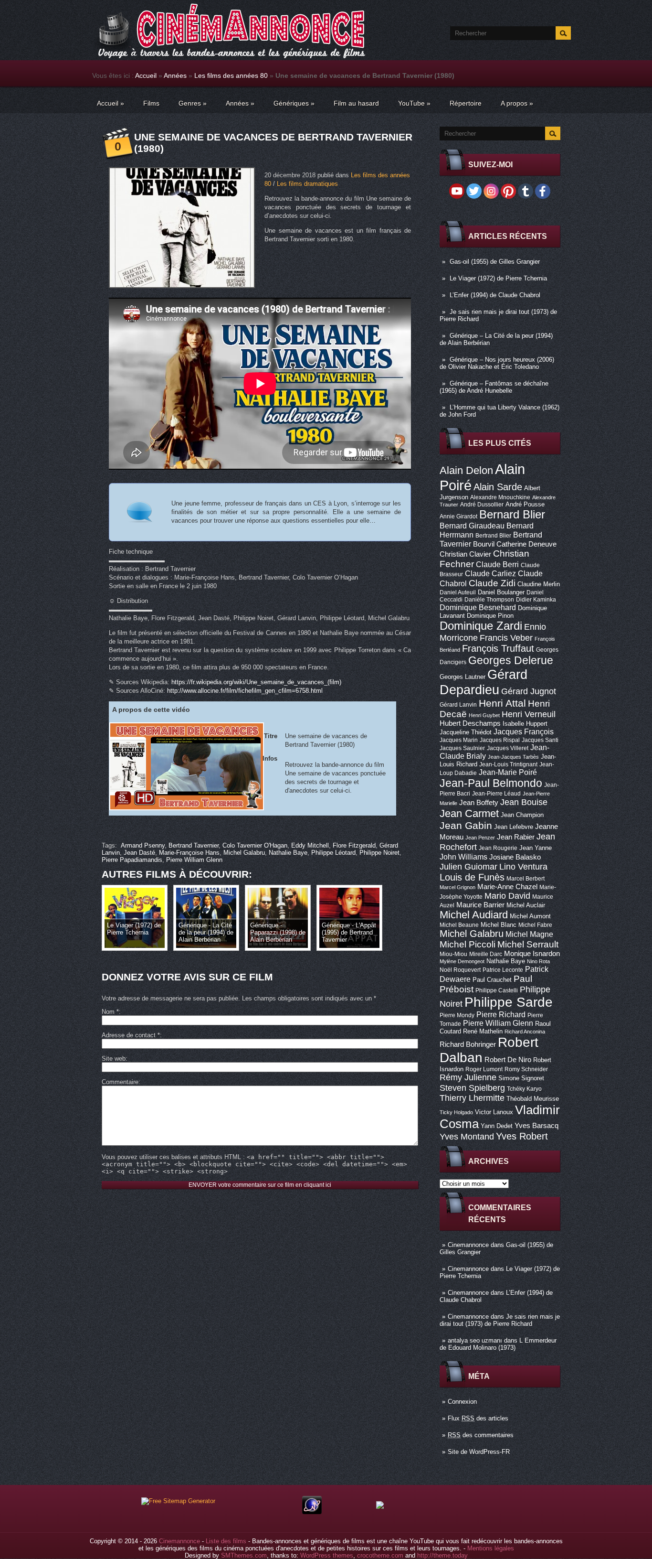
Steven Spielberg (472, 1088)
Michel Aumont (530, 916)
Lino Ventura (523, 866)
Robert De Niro (507, 1060)
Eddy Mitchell (310, 845)
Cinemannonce (468, 1244)
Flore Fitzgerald (354, 845)
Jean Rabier (516, 837)
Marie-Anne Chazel (507, 887)
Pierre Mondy (457, 1015)
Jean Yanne (535, 847)
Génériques (294, 103)
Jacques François (524, 731)
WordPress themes (326, 1555)
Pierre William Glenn (498, 1023)
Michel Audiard (474, 915)
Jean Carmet (469, 813)
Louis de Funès (472, 877)
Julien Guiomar (468, 866)
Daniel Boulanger (501, 592)
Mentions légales (490, 1548)
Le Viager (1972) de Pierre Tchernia (498, 278)
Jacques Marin (459, 740)
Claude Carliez (490, 574)
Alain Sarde (497, 487)
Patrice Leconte (503, 970)
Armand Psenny (143, 845)
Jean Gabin (466, 825)
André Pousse (525, 504)
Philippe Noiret (379, 852)
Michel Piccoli (467, 944)
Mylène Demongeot (462, 961)
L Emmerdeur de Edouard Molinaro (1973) (498, 1344)
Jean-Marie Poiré (508, 772)
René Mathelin (483, 1031)
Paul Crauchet (492, 979)
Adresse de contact (131, 1035)
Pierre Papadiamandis (132, 859)
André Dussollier (482, 504)
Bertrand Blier (493, 535)
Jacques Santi (540, 740)
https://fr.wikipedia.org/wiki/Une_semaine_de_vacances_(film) (256, 682)
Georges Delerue (510, 660)
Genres (193, 103)
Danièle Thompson (489, 599)
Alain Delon (466, 470)
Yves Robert (522, 1136)
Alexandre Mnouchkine (500, 497)
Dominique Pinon (490, 615)
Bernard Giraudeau (472, 525)
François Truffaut (498, 648)
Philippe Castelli (496, 990)
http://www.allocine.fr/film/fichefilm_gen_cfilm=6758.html (245, 690)
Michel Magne (529, 934)
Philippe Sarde (508, 1002)
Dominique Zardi (481, 625)
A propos (517, 103)
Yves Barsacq (536, 1125)
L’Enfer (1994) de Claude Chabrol (495, 295)
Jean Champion (522, 814)
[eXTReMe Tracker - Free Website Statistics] (312, 1512)
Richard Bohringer (468, 1044)
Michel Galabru (472, 933)
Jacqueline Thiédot (466, 732)
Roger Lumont (484, 1069)
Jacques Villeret (507, 748)
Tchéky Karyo (524, 1089)
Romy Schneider (526, 1069)
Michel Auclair (525, 905)
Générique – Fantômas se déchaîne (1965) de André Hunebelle (494, 387)
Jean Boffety (478, 802)
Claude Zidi (492, 583)
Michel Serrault (527, 944)
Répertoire (466, 103)
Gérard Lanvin (458, 704)
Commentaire (120, 1082)
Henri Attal (502, 703)
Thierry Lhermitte (472, 1098)
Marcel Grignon (457, 887)
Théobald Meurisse (532, 1098)
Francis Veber (506, 638)
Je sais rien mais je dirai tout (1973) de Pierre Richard (500, 1320)
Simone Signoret (521, 1078)
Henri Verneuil (529, 714)
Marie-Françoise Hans (189, 852)
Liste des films (226, 1541)
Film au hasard (356, 103)
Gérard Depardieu (483, 682)
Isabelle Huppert (525, 723)
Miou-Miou (453, 954)
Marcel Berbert (525, 878)
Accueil (146, 75)
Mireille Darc (485, 954)
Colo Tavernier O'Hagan (254, 845)
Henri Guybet (484, 715)
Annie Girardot (458, 516)
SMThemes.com (244, 1555)
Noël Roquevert (460, 970)
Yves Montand (467, 1136)
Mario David (507, 896)
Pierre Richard (501, 1014)
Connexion (462, 1401)
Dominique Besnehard (478, 607)
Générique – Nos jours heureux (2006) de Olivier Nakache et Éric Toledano (497, 363)
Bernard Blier (512, 514)
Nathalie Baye (505, 961)
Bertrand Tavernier (193, 845)
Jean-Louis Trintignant (508, 764)
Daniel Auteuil (458, 592)
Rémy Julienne (468, 1077)
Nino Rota (538, 961)
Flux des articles (478, 1418)
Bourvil (483, 544)
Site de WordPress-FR (479, 1451)
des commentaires (481, 1435)
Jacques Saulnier (462, 748)
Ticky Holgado (456, 1112)
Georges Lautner (462, 676)
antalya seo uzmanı (475, 1340)
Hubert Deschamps (470, 723)
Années (175, 75)
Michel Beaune (459, 925)
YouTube (414, 103)
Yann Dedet (497, 1125)
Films (151, 103)
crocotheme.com (380, 1555)
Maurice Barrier (480, 905)
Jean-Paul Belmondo (491, 783)
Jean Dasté (139, 852)
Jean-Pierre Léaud (496, 793)
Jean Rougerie (498, 848)
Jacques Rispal (500, 740)
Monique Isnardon (532, 953)
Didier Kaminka (536, 599)
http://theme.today (442, 1555)
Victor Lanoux (494, 1112)
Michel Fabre (535, 925)
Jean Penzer (480, 837)
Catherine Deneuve (526, 544)
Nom (110, 1011)
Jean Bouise (523, 802)
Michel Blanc (498, 924)
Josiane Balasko (515, 857)
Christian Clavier (465, 554)
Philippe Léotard (333, 852)
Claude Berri (497, 564)
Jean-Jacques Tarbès (513, 757)
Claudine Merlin (538, 584)
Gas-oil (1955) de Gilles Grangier (495, 261)
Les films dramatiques (307, 183)
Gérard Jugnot (528, 691)
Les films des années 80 (231, 75)
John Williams (463, 856)
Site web (114, 1058)
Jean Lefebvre (513, 826)
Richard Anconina (525, 1031)
